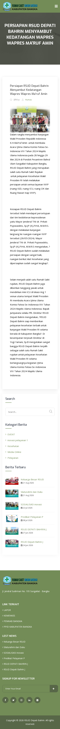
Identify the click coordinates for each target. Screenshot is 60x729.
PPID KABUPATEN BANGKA (17, 626)
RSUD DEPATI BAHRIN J (33, 529)
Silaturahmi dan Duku (31, 491)
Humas (28, 99)
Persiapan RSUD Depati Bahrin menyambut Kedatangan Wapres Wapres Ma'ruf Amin (29, 90)
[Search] (51, 411)
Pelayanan (13, 457)
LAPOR (7, 610)
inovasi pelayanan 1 (18, 440)
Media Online (14, 451)
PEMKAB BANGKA (12, 621)
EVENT (11, 434)
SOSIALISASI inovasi (31, 504)
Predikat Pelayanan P (32, 516)
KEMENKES (9, 615)
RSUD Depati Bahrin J (32, 541)
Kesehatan (13, 446)
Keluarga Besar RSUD (32, 479)
